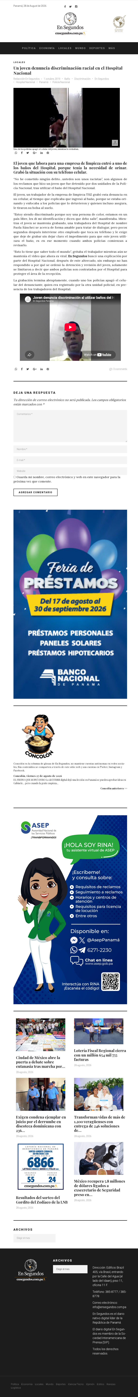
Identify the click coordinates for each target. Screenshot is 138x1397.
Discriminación (82, 78)
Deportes (97, 48)
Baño (67, 78)
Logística (16, 1387)
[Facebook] (65, 6)
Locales (65, 48)
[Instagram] (76, 6)
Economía (47, 48)
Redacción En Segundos (26, 78)
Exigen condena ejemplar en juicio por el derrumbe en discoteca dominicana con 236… (41, 1124)
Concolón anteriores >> (113, 788)
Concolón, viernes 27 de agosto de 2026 (37, 776)
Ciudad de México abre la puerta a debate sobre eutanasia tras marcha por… (40, 1062)
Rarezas (111, 1384)
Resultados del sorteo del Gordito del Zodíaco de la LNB (42, 1199)
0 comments (120, 369)
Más (112, 48)
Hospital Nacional (25, 82)
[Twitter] (70, 6)
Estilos (100, 1384)
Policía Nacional (61, 82)
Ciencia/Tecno (76, 1384)
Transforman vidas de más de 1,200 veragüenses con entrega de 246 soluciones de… (99, 1124)
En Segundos (102, 78)
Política (29, 48)
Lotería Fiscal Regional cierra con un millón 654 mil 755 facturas (100, 1055)
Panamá (43, 82)
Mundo (80, 48)
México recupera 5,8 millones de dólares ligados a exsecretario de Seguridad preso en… (99, 1188)
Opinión (90, 1384)
